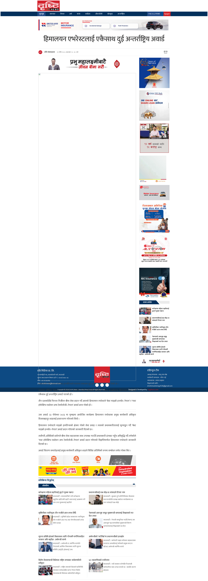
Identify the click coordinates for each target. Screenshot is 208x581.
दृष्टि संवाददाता (49, 52)
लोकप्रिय (45, 485)
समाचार (52, 13)
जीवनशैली (98, 13)
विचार (62, 13)
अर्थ (70, 13)
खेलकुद (110, 13)
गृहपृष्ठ (41, 14)
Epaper (167, 13)
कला (78, 13)
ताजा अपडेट (147, 302)
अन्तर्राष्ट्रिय (121, 13)
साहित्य (87, 13)
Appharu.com (153, 389)
